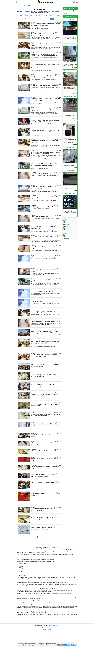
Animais (66, 233)
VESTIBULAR (30, 5)
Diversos (66, 236)
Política (46, 15)
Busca (74, 2)
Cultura (36, 15)
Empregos (67, 238)
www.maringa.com (56, 625)
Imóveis (66, 222)
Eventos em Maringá (26, 615)
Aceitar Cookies (73, 644)
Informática (67, 224)
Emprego (20, 15)
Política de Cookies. (32, 645)
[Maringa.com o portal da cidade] (45, 1)
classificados (36, 559)
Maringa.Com (19, 5)
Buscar (52, 18)
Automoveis (67, 219)
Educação (51, 15)
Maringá (40, 15)
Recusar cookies (67, 644)
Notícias (24, 5)
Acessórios (67, 226)
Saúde (31, 15)
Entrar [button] (77, 2)
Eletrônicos (67, 229)
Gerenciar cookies (60, 644)
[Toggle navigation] (16, 2)
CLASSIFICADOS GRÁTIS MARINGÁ (70, 16)
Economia (57, 15)
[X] (48, 627)
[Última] (47, 537)
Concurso (26, 15)
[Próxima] (44, 537)
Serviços (66, 231)
